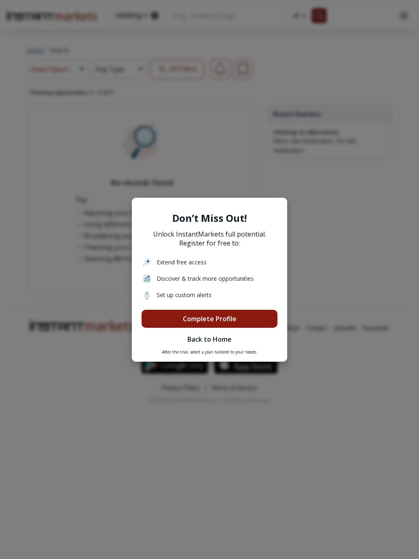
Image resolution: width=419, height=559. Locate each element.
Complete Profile (210, 318)
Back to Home (209, 339)
